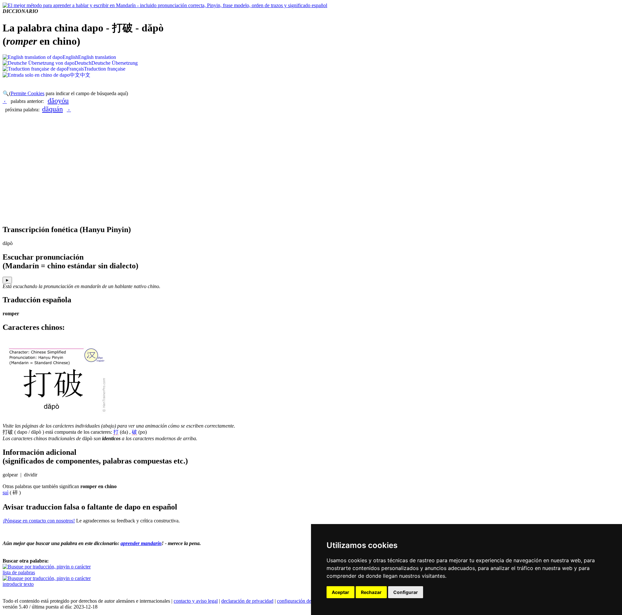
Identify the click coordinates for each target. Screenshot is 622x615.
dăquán (52, 109)
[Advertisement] (311, 173)
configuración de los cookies (306, 601)
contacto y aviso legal (196, 601)
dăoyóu (58, 100)
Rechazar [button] (371, 592)
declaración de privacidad (247, 601)
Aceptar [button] (340, 592)
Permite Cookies (27, 93)
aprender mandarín (141, 543)
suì (5, 492)
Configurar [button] (405, 592)
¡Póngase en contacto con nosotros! (39, 520)
